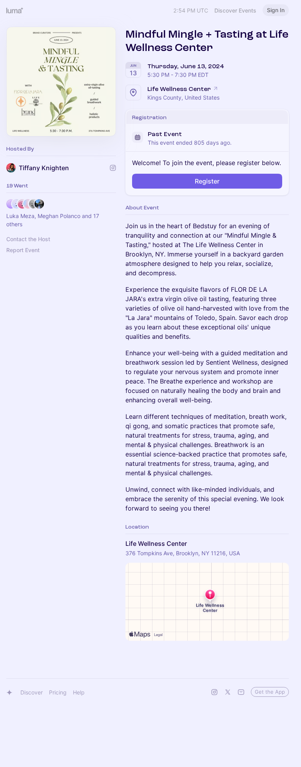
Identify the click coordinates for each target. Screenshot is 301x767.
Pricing (58, 692)
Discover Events (235, 10)
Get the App (270, 692)
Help (79, 692)
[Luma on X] (227, 692)
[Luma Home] (15, 10)
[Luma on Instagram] (214, 692)
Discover (31, 692)
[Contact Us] (241, 692)
